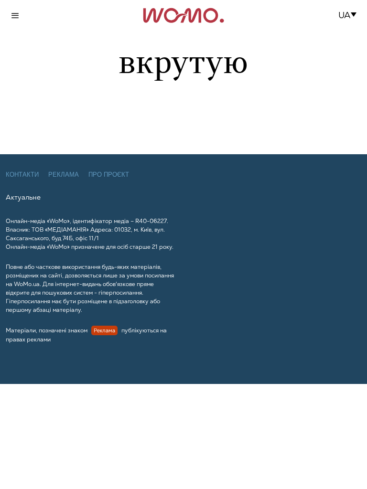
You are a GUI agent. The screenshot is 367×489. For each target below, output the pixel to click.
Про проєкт (108, 174)
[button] (350, 15)
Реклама (63, 174)
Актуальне (23, 197)
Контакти (22, 174)
